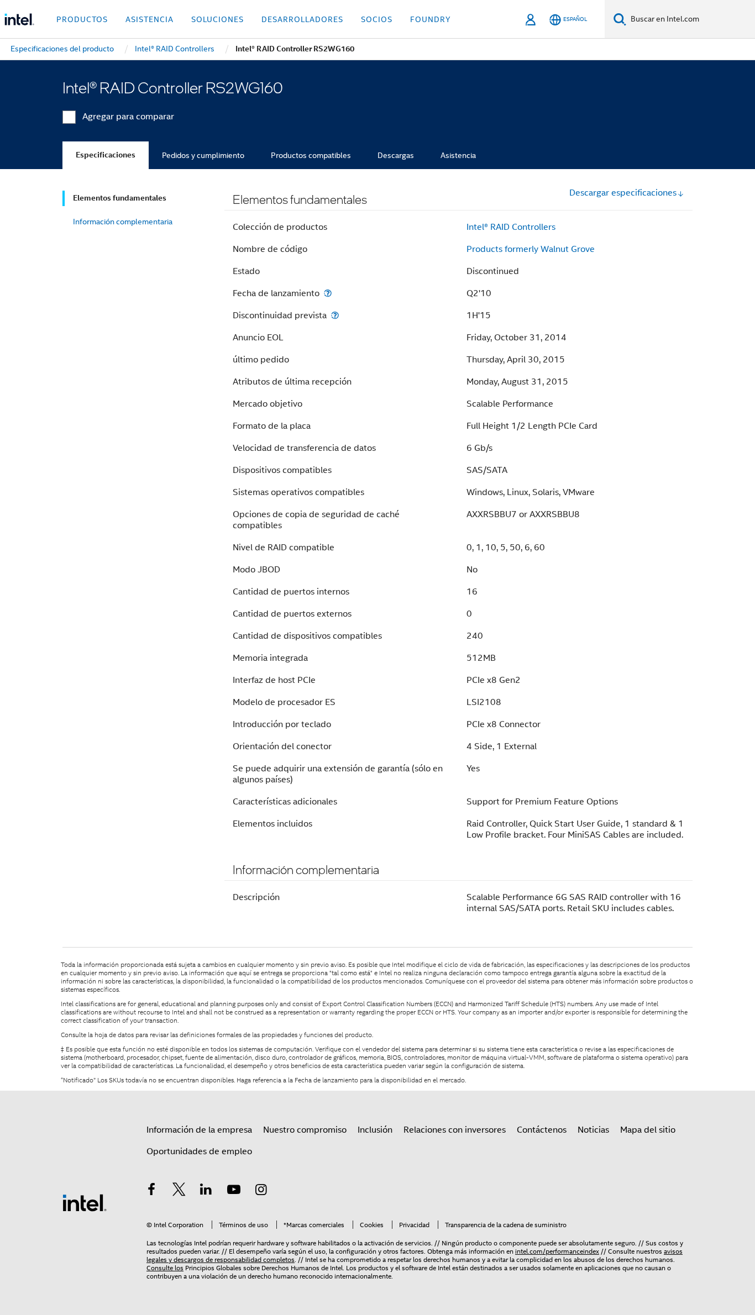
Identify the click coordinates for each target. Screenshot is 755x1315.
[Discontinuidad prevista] (335, 315)
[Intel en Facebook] (151, 1191)
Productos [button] (82, 19)
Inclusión (375, 1129)
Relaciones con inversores (454, 1129)
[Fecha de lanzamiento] (328, 293)
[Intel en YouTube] (233, 1191)
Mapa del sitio (647, 1129)
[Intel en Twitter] (179, 1191)
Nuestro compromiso (305, 1129)
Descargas (396, 155)
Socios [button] (376, 19)
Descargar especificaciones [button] (623, 192)
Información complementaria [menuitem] (122, 222)
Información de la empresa (199, 1129)
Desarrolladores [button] (302, 19)
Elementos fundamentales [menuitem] (119, 198)
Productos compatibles (311, 155)
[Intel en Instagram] (260, 1191)
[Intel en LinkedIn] (206, 1191)
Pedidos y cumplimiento (203, 155)
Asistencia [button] (149, 19)
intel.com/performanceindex (557, 1251)
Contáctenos (542, 1129)
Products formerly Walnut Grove (530, 249)
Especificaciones (105, 155)
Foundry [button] (430, 19)
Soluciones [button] (217, 19)
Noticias (593, 1129)
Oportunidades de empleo (199, 1151)
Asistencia (458, 155)
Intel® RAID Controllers (510, 227)
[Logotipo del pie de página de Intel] (84, 1202)
